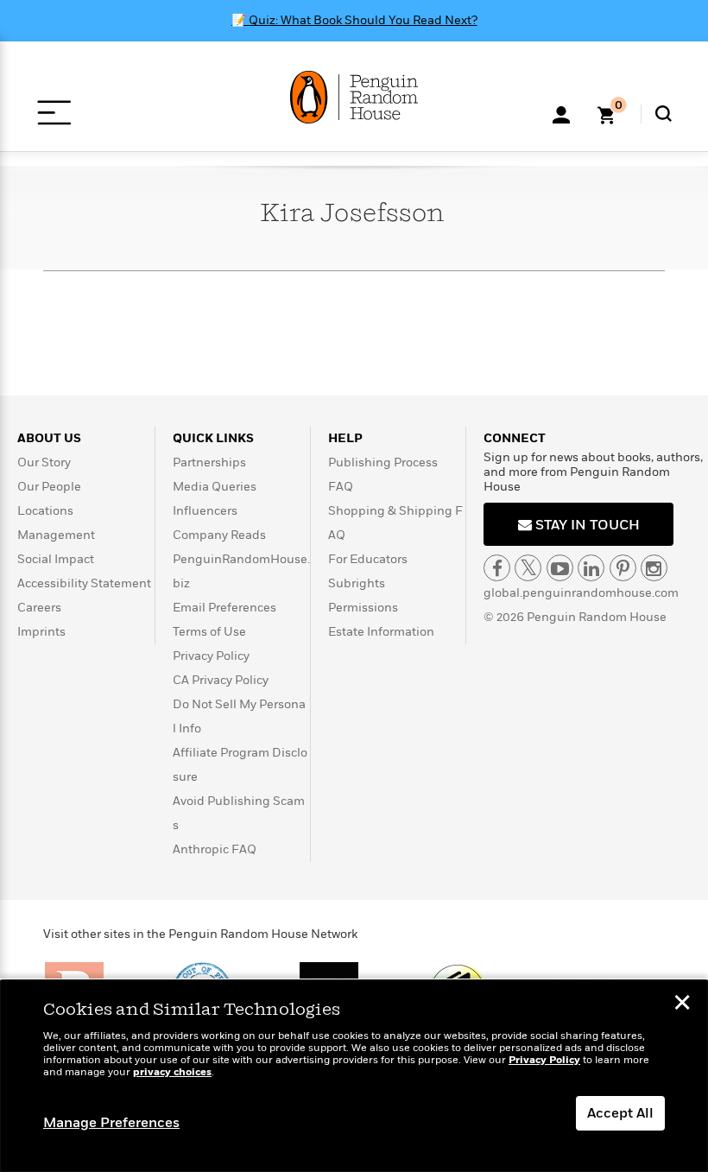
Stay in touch (586, 525)
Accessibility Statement (84, 583)
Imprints (41, 632)
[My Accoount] (561, 113)
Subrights (356, 583)
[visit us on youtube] (560, 567)
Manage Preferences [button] (111, 1123)
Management (56, 535)
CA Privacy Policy (221, 680)
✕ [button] (682, 1004)
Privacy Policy (211, 656)
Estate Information (381, 632)
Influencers (205, 511)
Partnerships (209, 462)
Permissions (363, 607)
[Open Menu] (54, 112)
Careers (39, 607)
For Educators (368, 559)
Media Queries (214, 486)
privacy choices (172, 1072)
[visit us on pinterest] (623, 567)
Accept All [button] (620, 1113)
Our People (49, 486)
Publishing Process (383, 462)
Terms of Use (209, 632)
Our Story (44, 462)
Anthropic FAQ (214, 849)
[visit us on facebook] (497, 567)
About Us (49, 438)
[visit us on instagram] (654, 567)
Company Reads (219, 535)
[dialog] (354, 1076)
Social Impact (55, 559)
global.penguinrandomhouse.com (581, 593)
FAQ (340, 486)
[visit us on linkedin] (591, 567)
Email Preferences (224, 607)
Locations (45, 511)
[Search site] (663, 113)
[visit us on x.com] (528, 567)
